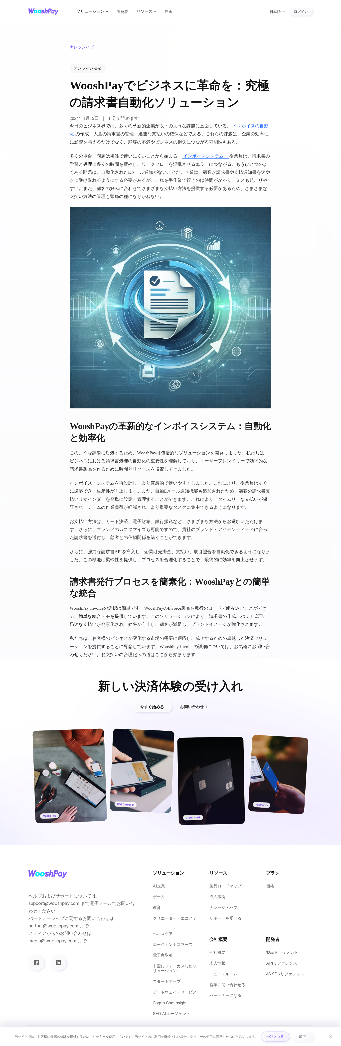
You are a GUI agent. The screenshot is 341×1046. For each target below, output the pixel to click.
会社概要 (217, 952)
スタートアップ (167, 981)
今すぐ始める (152, 706)
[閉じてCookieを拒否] (331, 1036)
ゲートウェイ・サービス (175, 992)
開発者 (122, 11)
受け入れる (275, 1036)
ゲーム (159, 896)
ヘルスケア (163, 933)
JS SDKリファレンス (285, 974)
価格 (270, 886)
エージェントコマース (173, 944)
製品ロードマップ (225, 886)
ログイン (301, 11)
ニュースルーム (223, 974)
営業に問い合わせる (227, 984)
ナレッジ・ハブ (223, 907)
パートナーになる (225, 995)
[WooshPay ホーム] (43, 11)
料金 (168, 11)
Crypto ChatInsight (169, 1003)
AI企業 (159, 886)
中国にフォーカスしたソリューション (175, 968)
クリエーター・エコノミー (175, 920)
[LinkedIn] (58, 963)
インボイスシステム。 (205, 156)
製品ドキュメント (282, 952)
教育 (157, 907)
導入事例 (217, 896)
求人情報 (217, 963)
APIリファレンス (281, 963)
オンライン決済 (88, 68)
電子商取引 (163, 955)
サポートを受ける (225, 918)
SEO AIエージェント (171, 1013)
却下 (302, 1036)
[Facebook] (36, 963)
